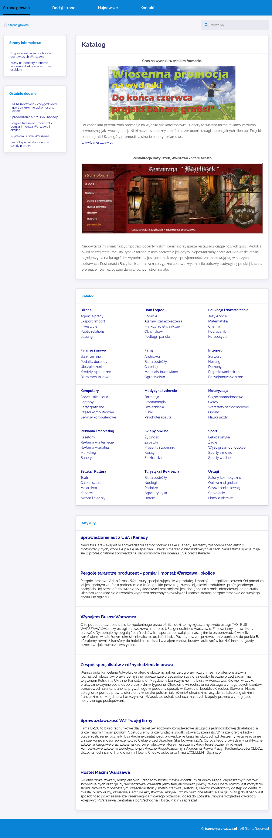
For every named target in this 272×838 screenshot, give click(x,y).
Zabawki (151, 442)
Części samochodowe (225, 397)
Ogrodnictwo (154, 377)
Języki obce (217, 316)
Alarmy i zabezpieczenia (163, 321)
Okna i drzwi (153, 331)
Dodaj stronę (63, 8)
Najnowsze (108, 8)
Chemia (214, 326)
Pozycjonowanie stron (225, 377)
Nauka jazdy (218, 417)
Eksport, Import (93, 321)
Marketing (88, 453)
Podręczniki (217, 331)
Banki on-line (91, 357)
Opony (213, 412)
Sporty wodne (219, 458)
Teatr (84, 478)
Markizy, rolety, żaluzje (162, 326)
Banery (86, 458)
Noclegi (150, 483)
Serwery (214, 357)
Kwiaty (149, 453)
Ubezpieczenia (92, 367)
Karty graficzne (92, 407)
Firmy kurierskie (220, 498)
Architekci (152, 357)
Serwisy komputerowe (98, 417)
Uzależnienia (154, 407)
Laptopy (87, 402)
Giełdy (213, 402)
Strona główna (16, 8)
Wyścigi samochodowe (226, 447)
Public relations (93, 331)
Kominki (150, 316)
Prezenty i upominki (159, 447)
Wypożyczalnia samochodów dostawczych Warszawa (30, 55)
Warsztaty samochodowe (228, 407)
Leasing (87, 337)
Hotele (149, 498)
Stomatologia (155, 402)
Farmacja (151, 397)
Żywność (151, 437)
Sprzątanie (216, 493)
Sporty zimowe (220, 453)
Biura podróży (155, 362)
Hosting (214, 362)
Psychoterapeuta (157, 417)
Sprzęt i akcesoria (94, 397)
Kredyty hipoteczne (96, 372)
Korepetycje (217, 337)
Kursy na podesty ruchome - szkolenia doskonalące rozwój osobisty (30, 66)
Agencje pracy (92, 316)
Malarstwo (89, 488)
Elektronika (153, 458)
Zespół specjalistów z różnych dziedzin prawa (31, 144)
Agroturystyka (155, 493)
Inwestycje (89, 326)
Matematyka (218, 321)
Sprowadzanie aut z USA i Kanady (34, 117)
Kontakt (147, 8)
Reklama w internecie (97, 442)
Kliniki (148, 412)
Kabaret (87, 493)
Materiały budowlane (161, 372)
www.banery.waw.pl (97, 142)
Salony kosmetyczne (224, 478)
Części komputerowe (97, 412)
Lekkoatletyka (219, 437)
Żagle (212, 442)
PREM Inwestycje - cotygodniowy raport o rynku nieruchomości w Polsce (33, 107)
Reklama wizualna (95, 447)
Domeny (215, 367)
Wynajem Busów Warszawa (29, 136)
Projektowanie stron (223, 372)
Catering (151, 367)
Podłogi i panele (157, 337)
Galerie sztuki (91, 483)
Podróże (151, 488)
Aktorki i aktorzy (93, 498)
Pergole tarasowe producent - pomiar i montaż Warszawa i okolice (31, 127)
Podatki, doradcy (94, 362)
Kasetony (88, 437)
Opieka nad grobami (224, 483)
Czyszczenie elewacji (224, 488)
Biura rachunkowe (95, 377)
